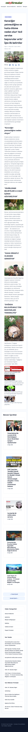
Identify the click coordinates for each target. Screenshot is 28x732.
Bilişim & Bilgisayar (10, 619)
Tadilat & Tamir (9, 626)
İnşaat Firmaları (9, 630)
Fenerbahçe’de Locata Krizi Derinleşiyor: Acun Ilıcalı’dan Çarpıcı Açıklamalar (12, 643)
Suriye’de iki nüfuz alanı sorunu (13, 657)
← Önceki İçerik (14, 594)
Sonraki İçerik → (14, 598)
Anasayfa (3, 6)
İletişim (25, 6)
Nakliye (7, 623)
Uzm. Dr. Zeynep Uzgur (11, 669)
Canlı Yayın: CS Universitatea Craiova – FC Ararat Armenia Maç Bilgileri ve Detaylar (14, 674)
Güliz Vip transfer (9, 699)
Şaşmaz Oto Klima (10, 703)
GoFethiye (7, 691)
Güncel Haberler (11, 6)
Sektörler (19, 6)
